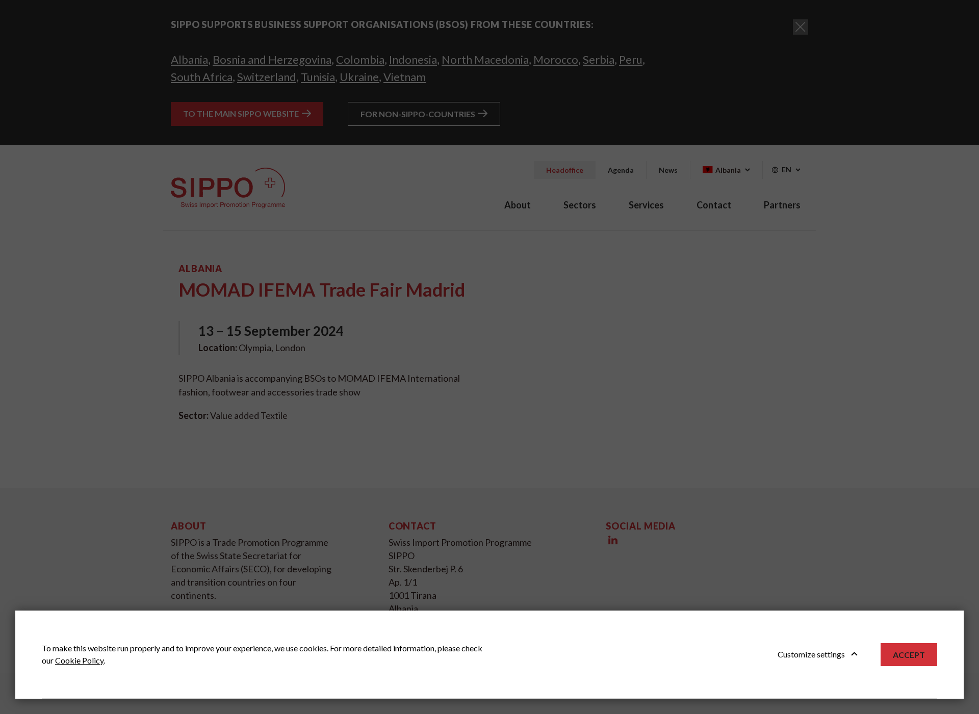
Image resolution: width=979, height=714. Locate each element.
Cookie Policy (79, 660)
